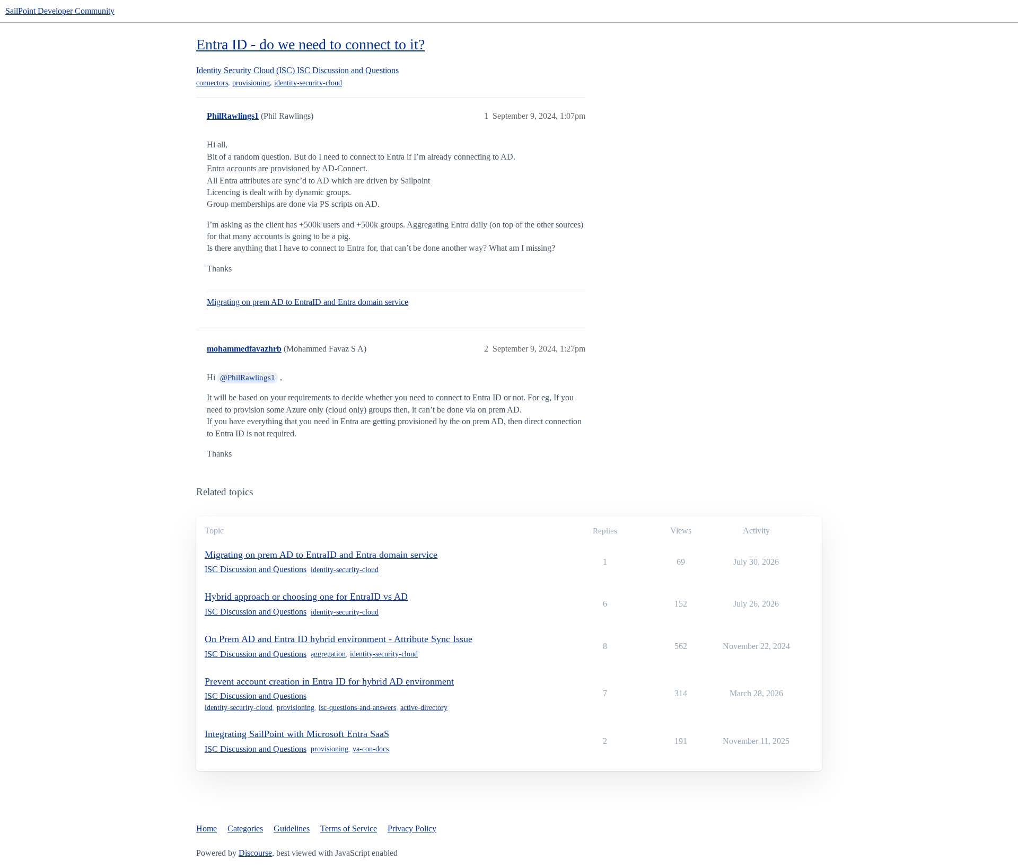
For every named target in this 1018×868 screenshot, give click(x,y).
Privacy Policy (412, 828)
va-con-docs (371, 749)
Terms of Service (348, 828)
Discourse (255, 852)
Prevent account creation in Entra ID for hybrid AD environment (329, 681)
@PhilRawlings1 (247, 377)
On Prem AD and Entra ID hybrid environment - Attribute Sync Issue (338, 639)
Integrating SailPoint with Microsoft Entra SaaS (297, 734)
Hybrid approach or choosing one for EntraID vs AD (306, 596)
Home (206, 828)
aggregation (328, 654)
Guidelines (292, 828)
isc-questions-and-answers (357, 708)
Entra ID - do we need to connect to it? (310, 44)
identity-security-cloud (308, 83)
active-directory (423, 708)
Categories (245, 828)
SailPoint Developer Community (60, 10)
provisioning (251, 83)
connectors (212, 83)
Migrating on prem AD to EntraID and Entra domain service (307, 301)
